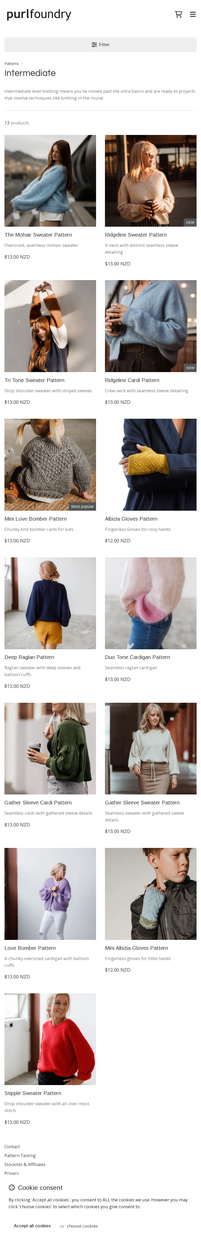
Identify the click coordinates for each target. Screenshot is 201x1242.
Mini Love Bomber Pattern (35, 519)
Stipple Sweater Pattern (32, 1093)
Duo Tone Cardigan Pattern (137, 657)
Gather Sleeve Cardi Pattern (38, 802)
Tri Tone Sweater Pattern (34, 380)
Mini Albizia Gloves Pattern (136, 948)
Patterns (11, 63)
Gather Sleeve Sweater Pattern (142, 802)
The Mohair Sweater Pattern (38, 235)
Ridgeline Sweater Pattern (136, 235)
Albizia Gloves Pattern (131, 519)
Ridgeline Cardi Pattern (132, 380)
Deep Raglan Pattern (29, 657)
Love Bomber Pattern (30, 948)
